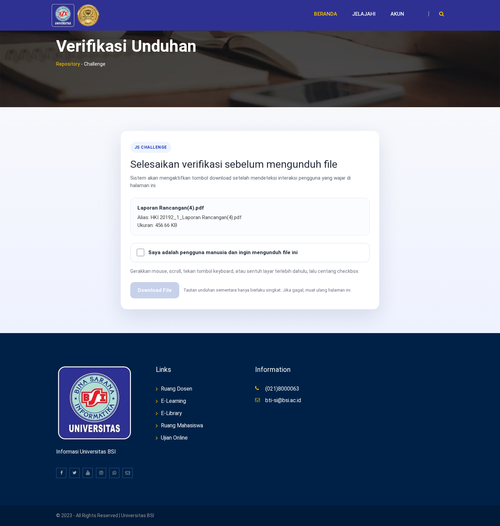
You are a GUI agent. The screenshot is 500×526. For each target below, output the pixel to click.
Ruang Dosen (176, 388)
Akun (397, 14)
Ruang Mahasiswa (182, 425)
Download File (155, 290)
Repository (68, 64)
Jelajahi (364, 14)
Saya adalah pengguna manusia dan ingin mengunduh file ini (223, 252)
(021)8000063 (282, 388)
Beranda (325, 14)
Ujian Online (174, 437)
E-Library (171, 413)
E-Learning (173, 401)
